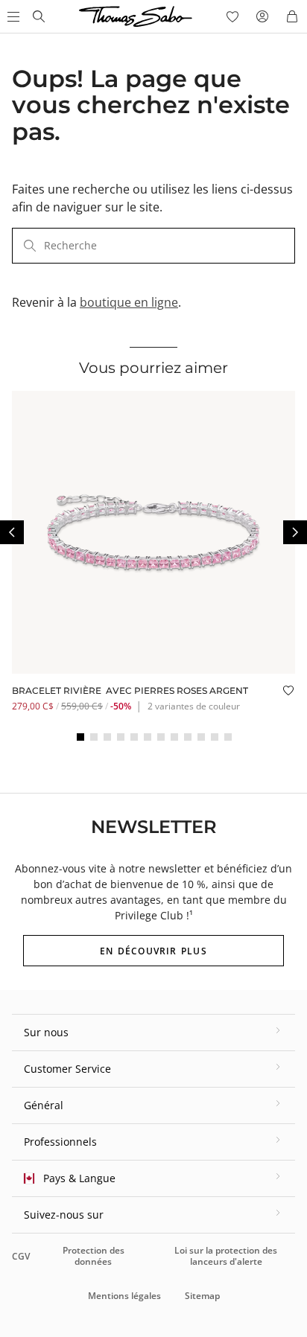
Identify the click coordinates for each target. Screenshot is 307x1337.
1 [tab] (80, 737)
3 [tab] (107, 737)
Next (295, 532)
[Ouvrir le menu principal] (12, 16)
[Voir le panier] (292, 16)
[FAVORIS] (232, 16)
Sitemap (202, 1295)
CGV (21, 1256)
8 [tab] (174, 737)
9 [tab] (188, 737)
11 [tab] (214, 737)
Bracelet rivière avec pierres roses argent (130, 690)
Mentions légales (124, 1295)
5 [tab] (134, 737)
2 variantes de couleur (194, 706)
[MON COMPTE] (262, 16)
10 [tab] (201, 737)
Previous (12, 532)
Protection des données (93, 1255)
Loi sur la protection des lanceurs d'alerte (225, 1255)
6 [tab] (147, 737)
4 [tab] (120, 737)
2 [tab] (94, 737)
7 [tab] (161, 737)
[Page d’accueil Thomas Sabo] (39, 16)
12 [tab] (228, 737)
